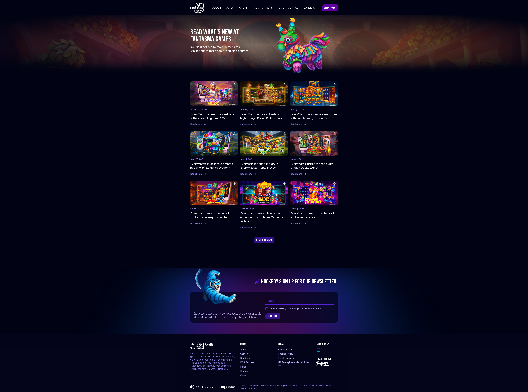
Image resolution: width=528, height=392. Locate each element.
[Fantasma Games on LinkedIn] (318, 351)
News (243, 366)
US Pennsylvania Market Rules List (293, 363)
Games (244, 354)
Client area (329, 7)
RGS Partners (247, 362)
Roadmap (245, 358)
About (243, 349)
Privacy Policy (313, 308)
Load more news (264, 240)
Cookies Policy (285, 354)
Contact (244, 371)
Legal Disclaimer (286, 358)
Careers (244, 375)
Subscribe (272, 316)
